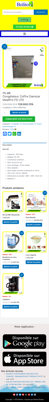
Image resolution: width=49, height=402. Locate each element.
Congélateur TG (16, 124)
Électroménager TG (29, 124)
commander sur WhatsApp (18, 119)
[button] (24, 34)
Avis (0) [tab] (5, 149)
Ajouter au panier (19, 112)
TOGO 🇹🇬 (13, 129)
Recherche (41, 12)
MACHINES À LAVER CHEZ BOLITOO (20, 387)
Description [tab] (7, 145)
